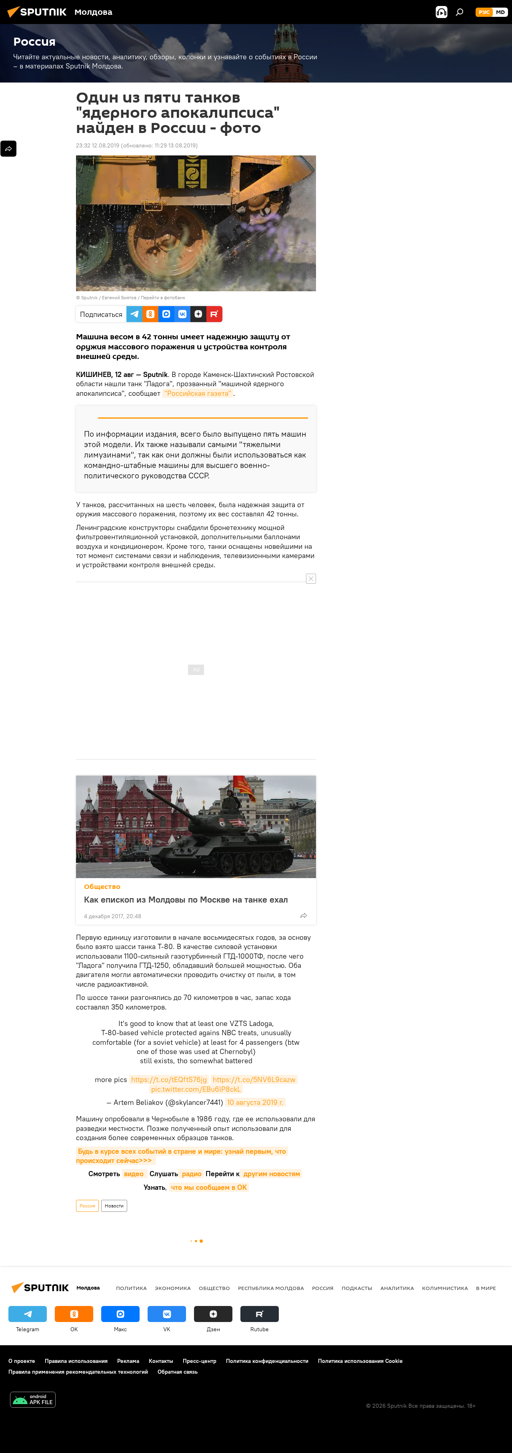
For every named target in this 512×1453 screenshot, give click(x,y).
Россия (87, 1206)
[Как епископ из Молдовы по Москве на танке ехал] (196, 827)
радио (191, 1173)
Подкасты (357, 1288)
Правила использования (76, 1360)
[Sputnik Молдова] (39, 18)
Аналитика (397, 1288)
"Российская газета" (197, 393)
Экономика (173, 1288)
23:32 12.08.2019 (97, 145)
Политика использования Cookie (360, 1360)
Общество (102, 887)
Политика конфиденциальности (267, 1360)
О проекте (21, 1360)
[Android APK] (33, 1401)
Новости (114, 1206)
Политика (131, 1288)
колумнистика (445, 1288)
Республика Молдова (271, 1288)
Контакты (161, 1360)
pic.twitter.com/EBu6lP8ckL (196, 1089)
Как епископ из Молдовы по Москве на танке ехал (186, 899)
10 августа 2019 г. (255, 1102)
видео (135, 1173)
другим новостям (271, 1173)
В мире (486, 1288)
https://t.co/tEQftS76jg (169, 1079)
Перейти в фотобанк (163, 297)
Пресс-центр (199, 1360)
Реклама (128, 1360)
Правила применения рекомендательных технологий (78, 1371)
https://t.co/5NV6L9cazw (254, 1079)
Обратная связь (178, 1371)
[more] (304, 915)
